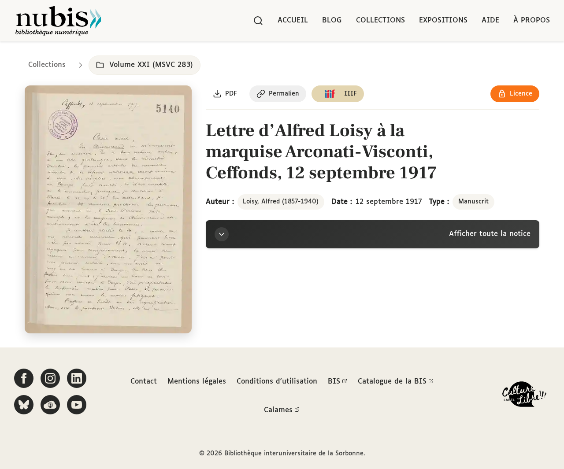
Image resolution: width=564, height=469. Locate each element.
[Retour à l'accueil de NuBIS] (58, 20)
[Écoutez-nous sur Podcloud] (50, 404)
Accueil (293, 20)
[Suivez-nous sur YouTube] (76, 404)
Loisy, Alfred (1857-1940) (281, 202)
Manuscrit (473, 202)
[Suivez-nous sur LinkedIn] (76, 378)
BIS (334, 381)
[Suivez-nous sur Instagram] (50, 378)
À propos (531, 20)
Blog (332, 20)
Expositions (443, 20)
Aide (490, 20)
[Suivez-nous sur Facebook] (23, 378)
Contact (143, 381)
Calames (278, 410)
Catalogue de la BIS (392, 381)
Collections (380, 20)
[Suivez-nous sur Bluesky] (23, 404)
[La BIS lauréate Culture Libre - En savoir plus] (524, 396)
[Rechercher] (258, 20)
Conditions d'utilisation (277, 381)
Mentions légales (196, 381)
